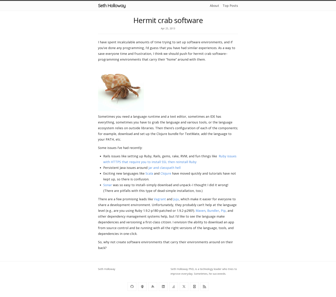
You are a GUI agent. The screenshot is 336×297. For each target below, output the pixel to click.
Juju (176, 199)
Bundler (213, 210)
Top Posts (230, 5)
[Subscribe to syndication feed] (204, 286)
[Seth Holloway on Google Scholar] (142, 286)
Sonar (107, 185)
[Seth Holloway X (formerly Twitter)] (184, 286)
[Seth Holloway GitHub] (132, 286)
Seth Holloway (112, 5)
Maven (200, 210)
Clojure (165, 173)
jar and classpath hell (164, 168)
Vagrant (160, 199)
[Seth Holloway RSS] (194, 286)
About (214, 5)
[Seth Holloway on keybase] (152, 286)
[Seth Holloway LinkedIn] (163, 286)
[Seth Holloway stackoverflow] (173, 286)
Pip (223, 210)
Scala (149, 173)
